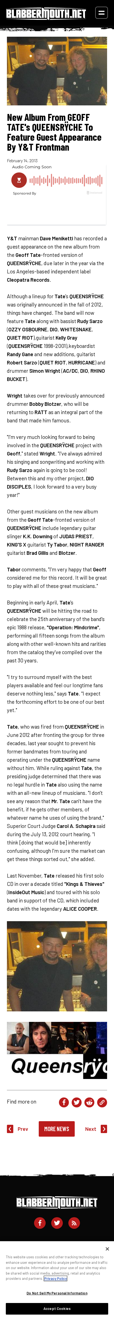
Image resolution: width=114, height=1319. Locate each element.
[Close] (107, 1249)
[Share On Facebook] (64, 1102)
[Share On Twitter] (77, 1102)
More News (56, 1128)
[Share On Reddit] (89, 1102)
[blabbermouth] (46, 18)
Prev (23, 1129)
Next (90, 1129)
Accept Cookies (57, 1308)
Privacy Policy (55, 1278)
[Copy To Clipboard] (102, 1102)
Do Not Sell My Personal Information (57, 1293)
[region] (57, 1280)
